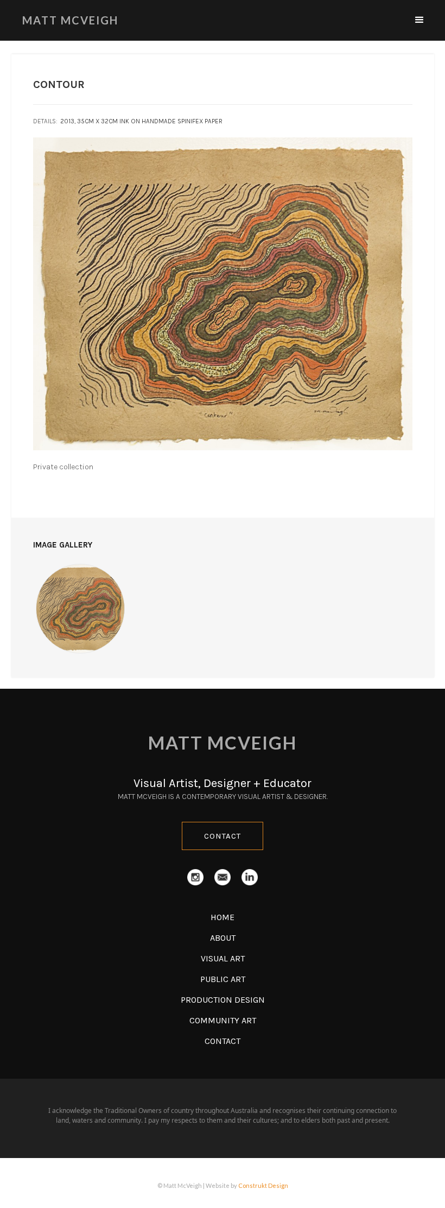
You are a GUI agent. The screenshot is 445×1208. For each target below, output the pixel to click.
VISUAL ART (223, 958)
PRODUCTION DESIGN (223, 1000)
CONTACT (222, 836)
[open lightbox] (81, 609)
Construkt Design (263, 1185)
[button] (419, 20)
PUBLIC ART (222, 979)
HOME (222, 917)
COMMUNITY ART (222, 1020)
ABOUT (223, 938)
